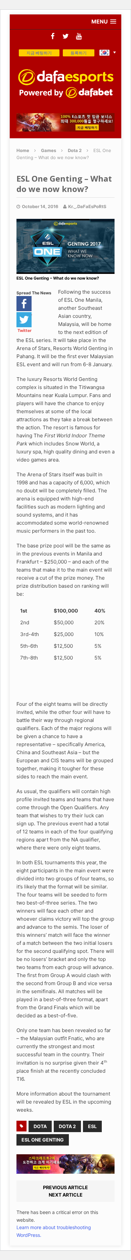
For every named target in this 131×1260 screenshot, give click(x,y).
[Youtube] (79, 36)
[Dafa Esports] (65, 83)
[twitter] (66, 36)
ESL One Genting (42, 1140)
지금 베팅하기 (39, 52)
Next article (66, 1195)
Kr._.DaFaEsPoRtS (87, 206)
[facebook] (52, 36)
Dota (40, 1126)
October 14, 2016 (40, 206)
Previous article (65, 1187)
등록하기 (79, 52)
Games (48, 150)
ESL (92, 1126)
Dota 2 (67, 1126)
